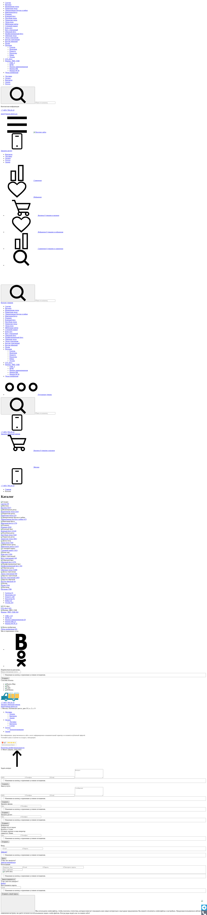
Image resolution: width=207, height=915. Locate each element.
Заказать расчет (6, 151)
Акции (7, 82)
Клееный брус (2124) (8, 531)
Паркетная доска (11, 8)
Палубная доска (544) (9, 535)
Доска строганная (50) (9, 574)
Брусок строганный (12, 39)
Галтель (12, 47)
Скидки (8, 3)
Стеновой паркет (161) (9, 550)
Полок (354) (5, 585)
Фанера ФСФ (14, 71)
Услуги (7, 84)
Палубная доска (11, 18)
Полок (7, 43)
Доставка (8, 76)
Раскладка (13, 53)
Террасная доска (11, 20)
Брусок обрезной (11, 41)
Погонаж (8, 45)
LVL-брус (8, 59)
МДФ (11, 65)
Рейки (11, 55)
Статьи (12, 726)
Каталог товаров (7, 303)
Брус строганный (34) (9, 558)
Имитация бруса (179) (9, 523)
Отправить (5, 678)
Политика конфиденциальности (12, 748)
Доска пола (9, 22)
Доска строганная (11, 38)
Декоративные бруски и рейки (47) (14, 519)
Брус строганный (11, 30)
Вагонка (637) (6, 508)
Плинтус (12, 51)
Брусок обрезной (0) (8, 581)
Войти (4, 858)
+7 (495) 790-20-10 (7, 110)
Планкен (8, 14)
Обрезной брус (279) (8, 562)
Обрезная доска (11, 36)
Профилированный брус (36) (11, 566)
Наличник (13, 49)
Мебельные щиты (11, 24)
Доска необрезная (11, 72)
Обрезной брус (10, 32)
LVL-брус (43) (6, 608)
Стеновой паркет (11, 26)
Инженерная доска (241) (10, 512)
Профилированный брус (14, 34)
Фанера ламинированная (18, 67)
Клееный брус (10, 16)
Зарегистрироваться (8, 862)
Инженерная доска (12, 6)
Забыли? (4, 852)
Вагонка (8, 5)
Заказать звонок (10, 434)
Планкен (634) (6, 527)
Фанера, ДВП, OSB (12, 61)
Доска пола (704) (7, 543)
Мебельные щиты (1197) (10, 546)
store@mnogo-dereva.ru (9, 114)
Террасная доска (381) (9, 539)
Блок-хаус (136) (6, 554)
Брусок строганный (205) (10, 578)
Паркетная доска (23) (8, 515)
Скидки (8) (5, 504)
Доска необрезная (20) (9, 629)
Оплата (8, 78)
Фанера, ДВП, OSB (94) (9, 612)
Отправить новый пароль (10, 894)
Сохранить (5, 784)
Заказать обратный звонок (10, 704)
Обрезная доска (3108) (9, 570)
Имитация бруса (11, 12)
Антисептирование (16, 729)
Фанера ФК (13, 69)
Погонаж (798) (6, 589)
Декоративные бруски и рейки (16, 10)
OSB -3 (12, 63)
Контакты (8, 80)
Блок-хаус (8, 28)
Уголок (12, 57)
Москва (36, 467)
